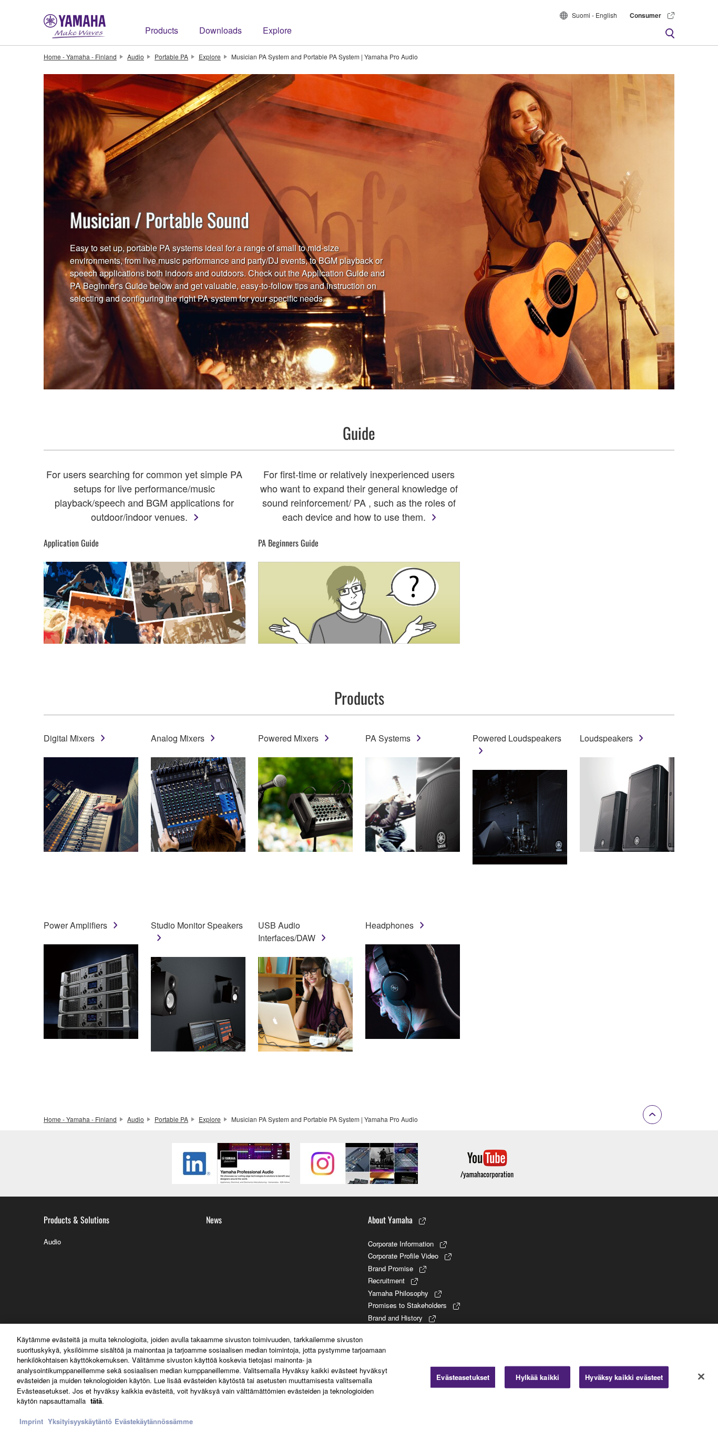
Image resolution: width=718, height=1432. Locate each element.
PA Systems (388, 738)
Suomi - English (594, 15)
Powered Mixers (288, 738)
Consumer (645, 15)
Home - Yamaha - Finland (80, 56)
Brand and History (395, 1318)
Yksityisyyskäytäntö (80, 1421)
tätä (96, 1401)
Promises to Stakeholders (407, 1305)
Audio (135, 56)
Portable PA (171, 56)
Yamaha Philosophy (398, 1293)
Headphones (389, 925)
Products (161, 30)
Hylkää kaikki (537, 1377)
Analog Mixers (177, 738)
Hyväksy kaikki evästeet (624, 1377)
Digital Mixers (69, 738)
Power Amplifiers (75, 925)
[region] (359, 1378)
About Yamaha (390, 1219)
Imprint (31, 1421)
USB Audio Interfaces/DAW (286, 931)
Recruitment (386, 1280)
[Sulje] (701, 1376)
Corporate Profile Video (403, 1256)
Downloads (220, 30)
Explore (277, 30)
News (214, 1219)
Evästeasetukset (462, 1377)
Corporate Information (401, 1244)
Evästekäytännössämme (154, 1421)
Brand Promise (390, 1268)
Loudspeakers (606, 738)
